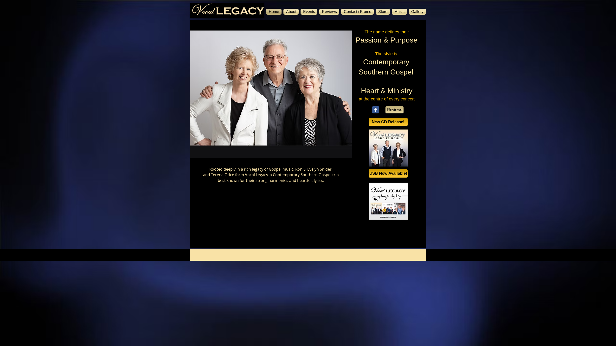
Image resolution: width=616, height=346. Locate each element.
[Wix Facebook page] (375, 109)
